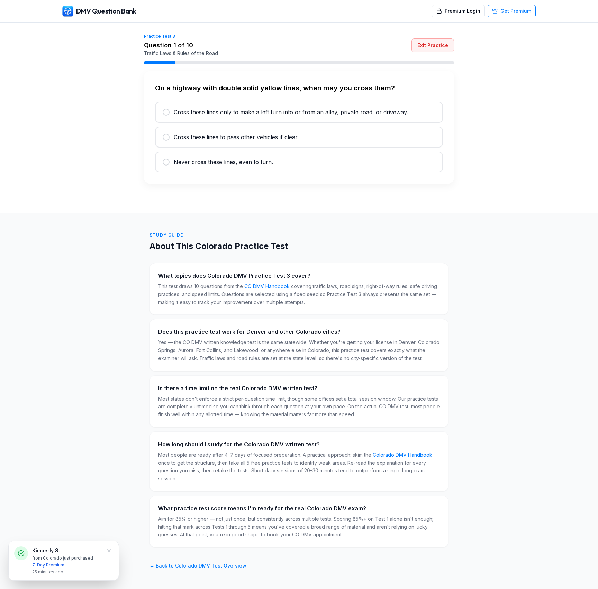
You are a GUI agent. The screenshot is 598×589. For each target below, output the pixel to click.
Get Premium (515, 11)
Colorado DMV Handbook (402, 455)
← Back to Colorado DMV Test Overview (198, 566)
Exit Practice (432, 45)
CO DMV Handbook (267, 286)
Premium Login (462, 11)
